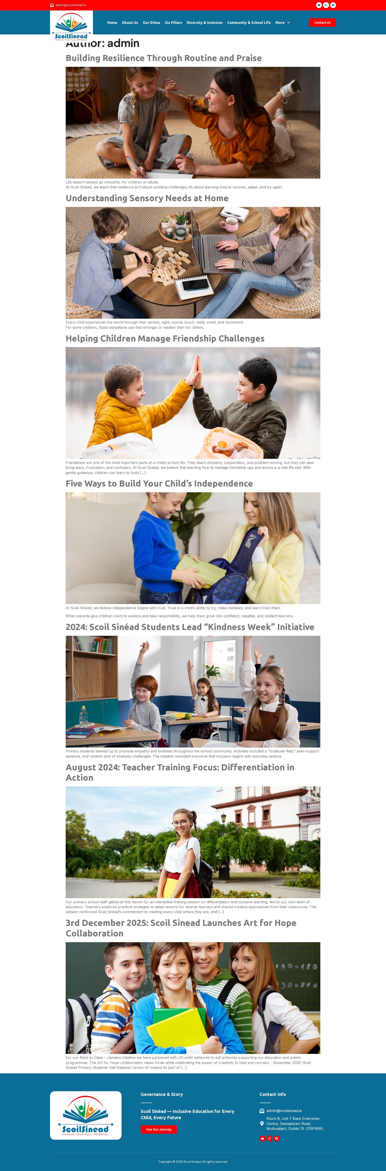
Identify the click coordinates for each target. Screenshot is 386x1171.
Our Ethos (151, 23)
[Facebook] (333, 5)
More (280, 23)
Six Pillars (173, 23)
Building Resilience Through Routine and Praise (164, 58)
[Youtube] (319, 5)
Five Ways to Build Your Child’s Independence (159, 483)
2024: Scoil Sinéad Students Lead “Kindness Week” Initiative (190, 627)
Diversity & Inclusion (204, 23)
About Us (130, 23)
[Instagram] (326, 5)
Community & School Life (249, 23)
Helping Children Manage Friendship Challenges (165, 338)
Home (112, 23)
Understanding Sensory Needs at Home (147, 198)
